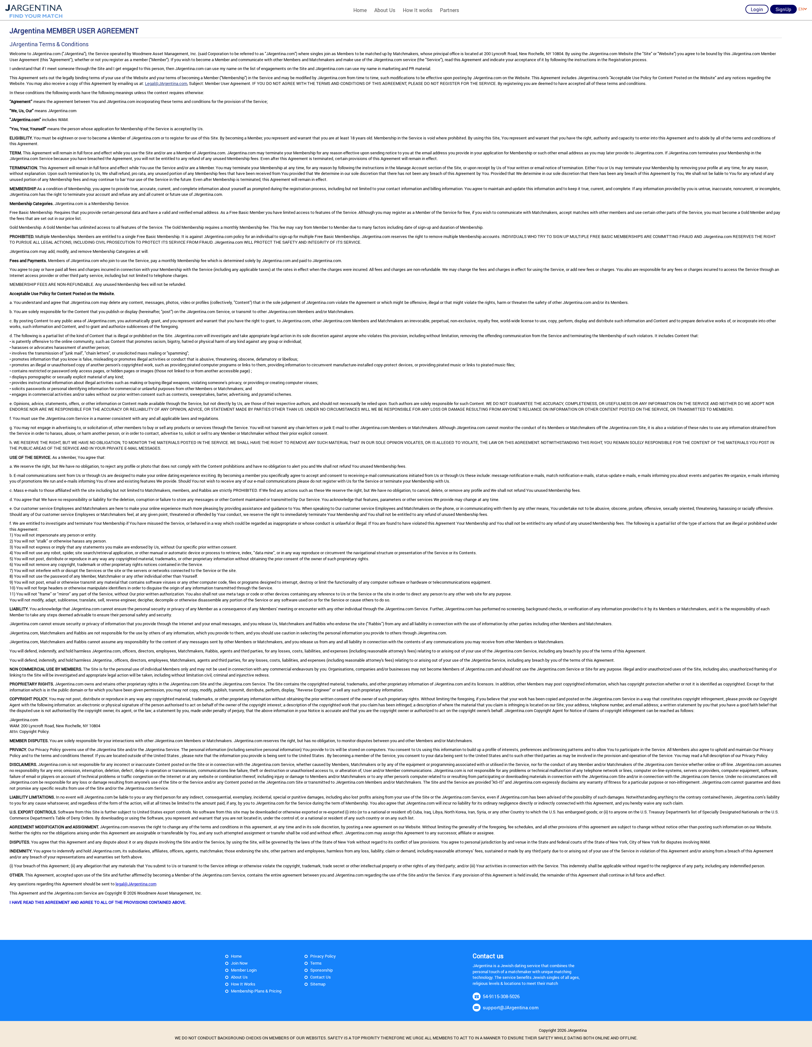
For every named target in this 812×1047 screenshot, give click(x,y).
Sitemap (317, 984)
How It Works (243, 984)
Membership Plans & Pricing (256, 991)
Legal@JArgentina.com (166, 83)
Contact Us (320, 977)
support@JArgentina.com (511, 1007)
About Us (384, 10)
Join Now (239, 963)
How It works (417, 10)
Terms (316, 963)
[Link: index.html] (34, 10)
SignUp (783, 9)
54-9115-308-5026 (501, 996)
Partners (449, 10)
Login (757, 9)
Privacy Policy (323, 956)
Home (360, 10)
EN (801, 9)
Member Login (244, 970)
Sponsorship (321, 970)
